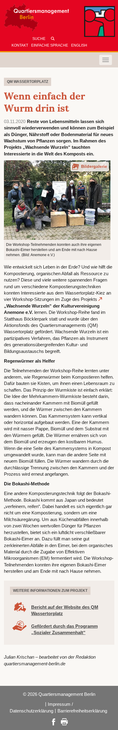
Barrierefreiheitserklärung (82, 710)
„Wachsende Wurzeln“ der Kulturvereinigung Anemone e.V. (52, 309)
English (79, 45)
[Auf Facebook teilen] (53, 721)
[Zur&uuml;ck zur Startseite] (59, 19)
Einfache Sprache (49, 45)
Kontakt (19, 45)
